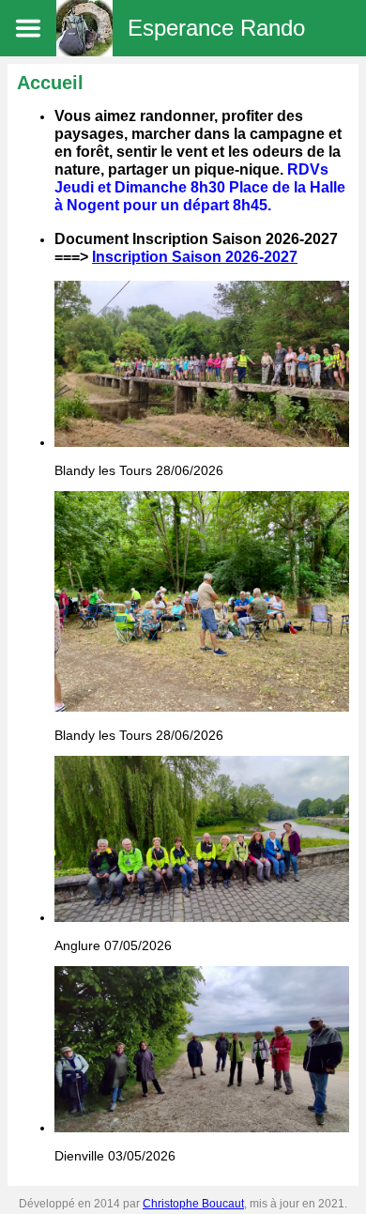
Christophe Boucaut (193, 1203)
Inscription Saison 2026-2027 (194, 256)
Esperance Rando (216, 27)
